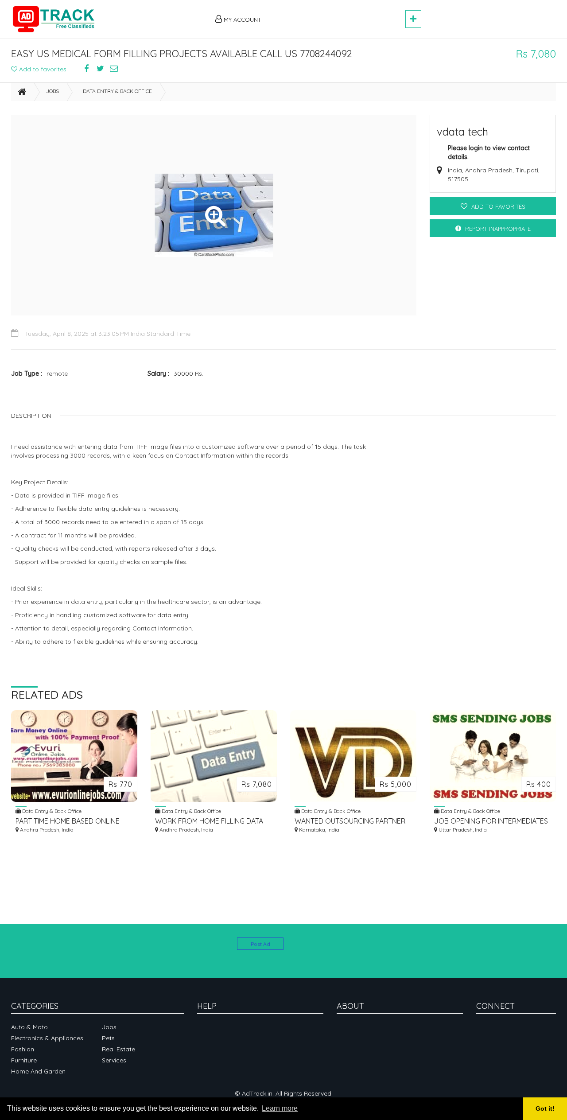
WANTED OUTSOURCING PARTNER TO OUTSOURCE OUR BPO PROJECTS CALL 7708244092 (350, 821)
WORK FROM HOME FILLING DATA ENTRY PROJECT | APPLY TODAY (209, 821)
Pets (108, 1038)
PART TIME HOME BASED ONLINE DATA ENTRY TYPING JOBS (68, 821)
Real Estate (118, 1049)
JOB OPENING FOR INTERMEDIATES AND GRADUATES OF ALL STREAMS (491, 821)
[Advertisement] (337, 14)
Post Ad (260, 944)
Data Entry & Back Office (117, 91)
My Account (241, 19)
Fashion (22, 1049)
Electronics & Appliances (47, 1038)
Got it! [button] (545, 1108)
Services (114, 1060)
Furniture (24, 1060)
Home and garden (38, 1071)
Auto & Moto (29, 1027)
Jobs (52, 91)
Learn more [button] (280, 1108)
